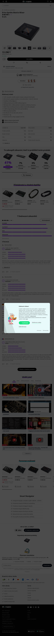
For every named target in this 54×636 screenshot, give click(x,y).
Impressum (39, 330)
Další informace (22, 326)
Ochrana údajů (45, 330)
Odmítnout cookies (36, 322)
